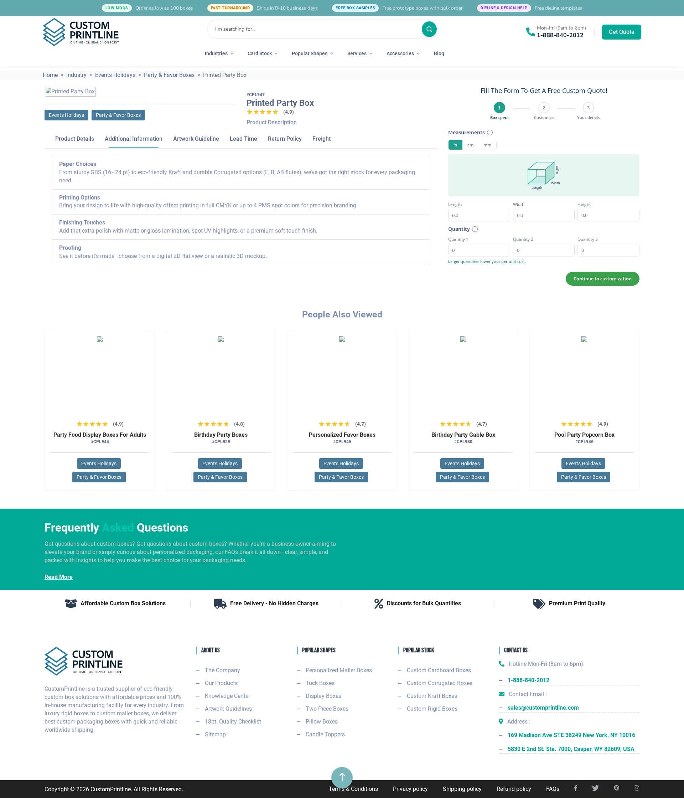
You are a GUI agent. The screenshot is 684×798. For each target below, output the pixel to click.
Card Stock (260, 53)
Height (584, 204)
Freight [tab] (321, 138)
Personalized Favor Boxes (342, 434)
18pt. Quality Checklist (233, 721)
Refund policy (514, 789)
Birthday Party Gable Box (463, 434)
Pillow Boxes (322, 721)
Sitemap (215, 734)
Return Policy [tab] (285, 138)
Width (518, 204)
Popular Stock (418, 650)
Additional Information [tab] (133, 138)
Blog (439, 53)
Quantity (459, 229)
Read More (59, 577)
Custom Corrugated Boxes (439, 683)
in (455, 145)
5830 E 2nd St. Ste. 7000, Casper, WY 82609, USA (571, 749)
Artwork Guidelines (228, 708)
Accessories (400, 53)
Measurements (466, 132)
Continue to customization (603, 278)
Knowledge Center (227, 696)
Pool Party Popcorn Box (584, 434)
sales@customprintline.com (543, 707)
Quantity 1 (458, 239)
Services (357, 53)
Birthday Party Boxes (221, 434)
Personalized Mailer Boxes (339, 670)
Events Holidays (115, 75)
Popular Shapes (309, 53)
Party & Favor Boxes (169, 75)
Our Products (221, 683)
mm (487, 145)
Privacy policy (410, 789)
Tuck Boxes (320, 683)
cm (470, 145)
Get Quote (621, 31)
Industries (216, 53)
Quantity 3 (587, 239)
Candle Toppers (325, 734)
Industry (76, 75)
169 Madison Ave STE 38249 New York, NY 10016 (571, 735)
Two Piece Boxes (327, 708)
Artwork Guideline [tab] (196, 138)
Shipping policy (462, 789)
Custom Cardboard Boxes (439, 670)
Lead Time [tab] (243, 138)
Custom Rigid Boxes (432, 708)
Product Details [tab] (74, 138)
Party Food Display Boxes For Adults (99, 434)
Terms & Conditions (353, 789)
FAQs (552, 789)
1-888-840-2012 (560, 35)
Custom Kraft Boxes (432, 696)
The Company (222, 670)
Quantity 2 (523, 239)
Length (455, 204)
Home (50, 75)
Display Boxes (323, 696)
